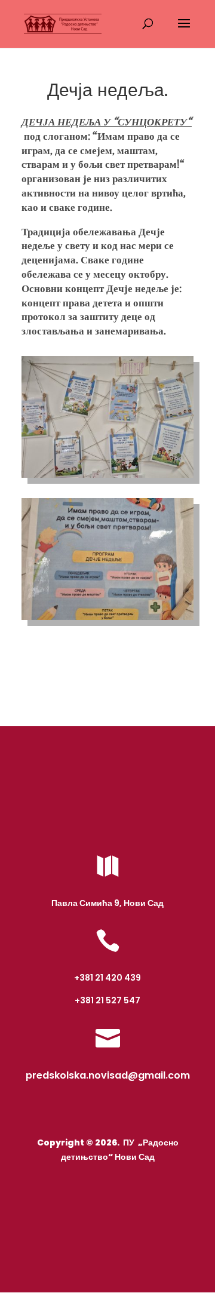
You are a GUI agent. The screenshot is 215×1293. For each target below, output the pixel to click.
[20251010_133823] (108, 620)
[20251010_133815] (108, 478)
